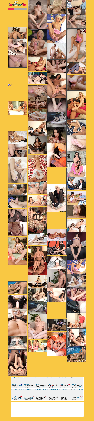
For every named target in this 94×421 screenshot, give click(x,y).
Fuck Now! (24, 8)
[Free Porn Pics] (17, 3)
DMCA (52, 419)
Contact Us (56, 419)
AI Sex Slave (11, 8)
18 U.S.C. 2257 (47, 419)
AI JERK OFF (18, 8)
